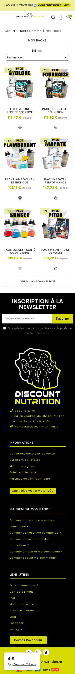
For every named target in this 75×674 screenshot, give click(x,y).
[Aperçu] (20, 127)
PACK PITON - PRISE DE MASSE (55, 251)
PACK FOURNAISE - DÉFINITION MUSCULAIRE (55, 112)
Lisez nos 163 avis (24, 664)
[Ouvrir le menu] (7, 17)
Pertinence (37, 57)
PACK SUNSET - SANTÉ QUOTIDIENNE (19, 251)
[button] (28, 640)
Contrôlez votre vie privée (33, 490)
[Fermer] (40, 653)
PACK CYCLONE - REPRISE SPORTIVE (19, 110)
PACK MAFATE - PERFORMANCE (55, 180)
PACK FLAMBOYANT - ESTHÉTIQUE (20, 180)
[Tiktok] (46, 652)
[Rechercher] (53, 17)
